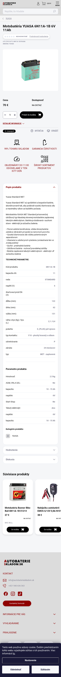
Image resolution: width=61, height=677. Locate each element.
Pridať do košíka (29, 115)
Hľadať (54, 11)
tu (14, 653)
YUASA (15, 436)
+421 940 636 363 (17, 586)
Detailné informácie (12, 123)
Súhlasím (45, 669)
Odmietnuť (15, 669)
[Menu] (57, 3)
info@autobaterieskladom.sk (21, 580)
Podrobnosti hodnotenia (39, 36)
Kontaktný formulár (17, 603)
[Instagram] (12, 593)
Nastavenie (30, 660)
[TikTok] (19, 593)
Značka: (8, 44)
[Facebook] (5, 593)
